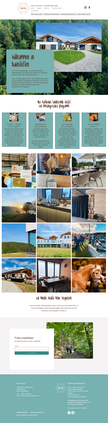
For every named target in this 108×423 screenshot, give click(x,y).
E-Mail (16, 346)
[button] (37, 14)
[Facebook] (89, 7)
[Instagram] (85, 7)
